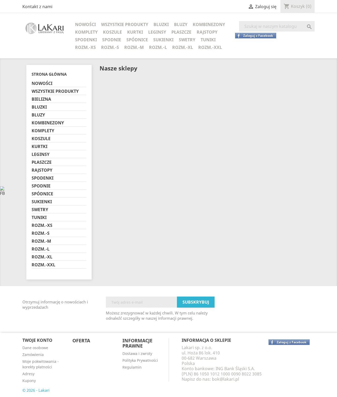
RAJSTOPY (207, 32)
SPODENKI (86, 40)
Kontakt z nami (37, 6)
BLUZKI (161, 24)
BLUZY (180, 24)
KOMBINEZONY (209, 24)
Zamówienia (33, 354)
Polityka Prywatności (140, 360)
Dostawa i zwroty (137, 353)
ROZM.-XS (85, 47)
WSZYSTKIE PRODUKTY (124, 24)
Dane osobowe (35, 347)
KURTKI (135, 32)
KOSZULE (112, 32)
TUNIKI (208, 40)
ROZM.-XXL (210, 47)
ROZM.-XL (182, 47)
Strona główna (49, 74)
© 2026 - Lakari (35, 390)
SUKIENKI (163, 40)
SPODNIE (111, 40)
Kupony (29, 380)
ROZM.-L (158, 47)
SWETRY (187, 40)
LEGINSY (157, 32)
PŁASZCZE (181, 32)
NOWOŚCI (85, 24)
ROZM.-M (134, 47)
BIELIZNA (41, 99)
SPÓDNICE (137, 40)
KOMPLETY (86, 32)
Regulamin (132, 367)
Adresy (28, 373)
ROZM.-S (110, 47)
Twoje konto (37, 340)
